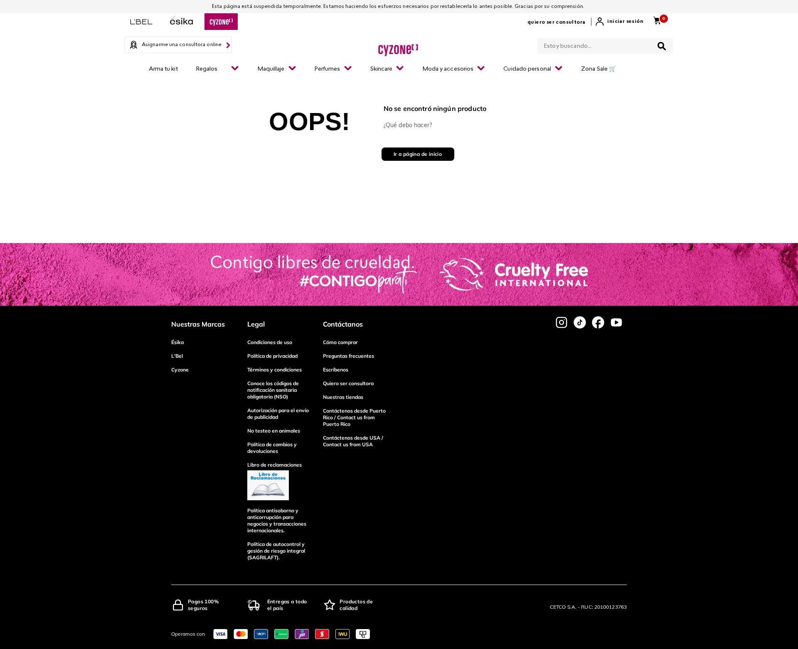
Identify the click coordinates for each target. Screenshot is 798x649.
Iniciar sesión (625, 21)
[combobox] (605, 44)
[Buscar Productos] (662, 46)
